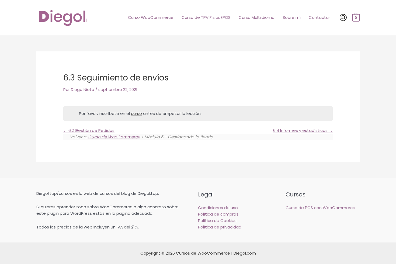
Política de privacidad (219, 227)
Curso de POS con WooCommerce (320, 207)
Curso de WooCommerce (114, 137)
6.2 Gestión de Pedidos (90, 130)
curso (136, 113)
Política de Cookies (217, 220)
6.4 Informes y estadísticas (301, 130)
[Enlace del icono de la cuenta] (343, 17)
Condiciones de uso (218, 207)
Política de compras (218, 214)
